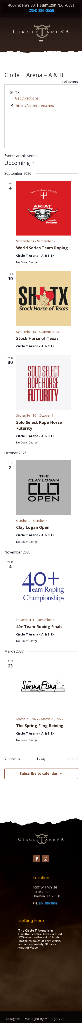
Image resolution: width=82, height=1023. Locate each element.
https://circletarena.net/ (35, 105)
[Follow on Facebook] (36, 858)
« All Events (69, 82)
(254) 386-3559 (41, 10)
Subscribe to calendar (39, 773)
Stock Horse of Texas (37, 338)
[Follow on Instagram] (45, 858)
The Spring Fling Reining (39, 725)
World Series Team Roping (42, 247)
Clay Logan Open (32, 527)
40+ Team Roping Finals (39, 626)
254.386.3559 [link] (47, 903)
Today (41, 758)
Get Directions (26, 98)
